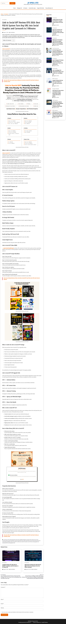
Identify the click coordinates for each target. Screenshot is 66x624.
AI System (25, 8)
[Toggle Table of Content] (13, 40)
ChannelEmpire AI (49, 8)
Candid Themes (44, 622)
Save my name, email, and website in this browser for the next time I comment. (17, 612)
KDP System (55, 78)
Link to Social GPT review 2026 (28, 540)
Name (2, 599)
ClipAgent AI (19, 8)
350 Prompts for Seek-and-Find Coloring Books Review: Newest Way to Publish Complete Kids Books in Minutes (57, 93)
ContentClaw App (32, 8)
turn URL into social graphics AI (33, 541)
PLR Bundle (54, 68)
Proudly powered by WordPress (24, 622)
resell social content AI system (22, 541)
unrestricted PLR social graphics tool (8, 542)
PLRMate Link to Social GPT (12, 541)
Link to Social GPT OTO (19, 540)
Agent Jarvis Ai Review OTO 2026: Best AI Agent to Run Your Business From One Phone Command (33, 566)
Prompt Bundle (55, 88)
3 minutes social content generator (9, 539)
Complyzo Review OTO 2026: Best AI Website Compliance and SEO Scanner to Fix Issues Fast (10, 566)
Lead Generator (55, 48)
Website (2, 607)
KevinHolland (12, 32)
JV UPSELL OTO (33, 2)
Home (14, 8)
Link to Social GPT (11, 540)
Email (2, 603)
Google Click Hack (40, 8)
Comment (3, 587)
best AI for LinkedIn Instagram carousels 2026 (23, 539)
